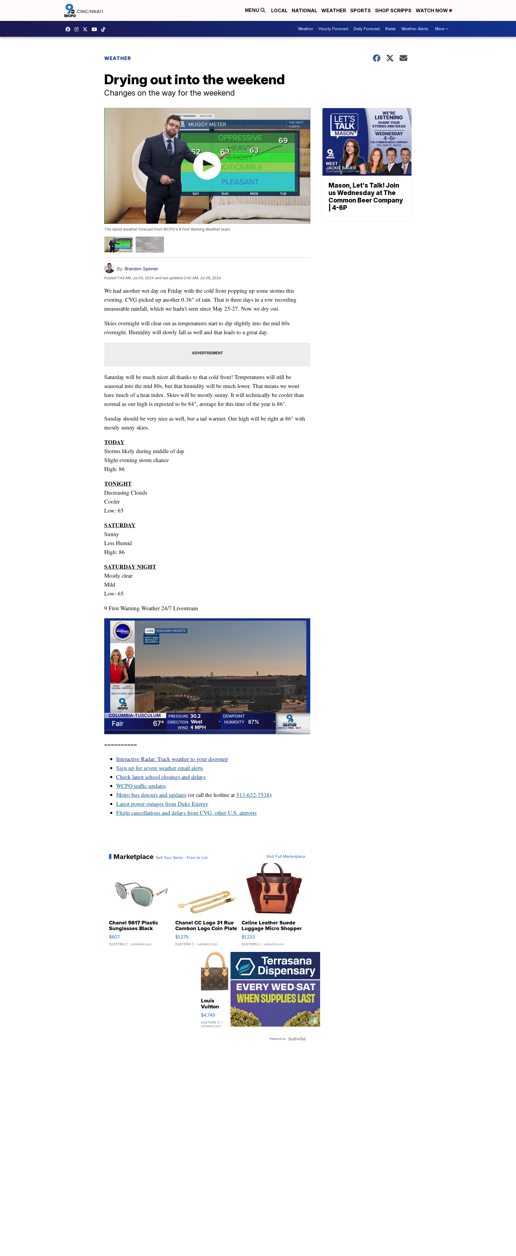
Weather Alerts (415, 29)
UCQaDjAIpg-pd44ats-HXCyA (96, 29)
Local (279, 10)
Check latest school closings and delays (160, 776)
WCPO (124, 785)
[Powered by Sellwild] (296, 1039)
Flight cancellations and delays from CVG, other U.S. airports (186, 812)
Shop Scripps (393, 10)
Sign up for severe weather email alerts (159, 768)
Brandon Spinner (141, 269)
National (304, 10)
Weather (333, 10)
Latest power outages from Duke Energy (162, 803)
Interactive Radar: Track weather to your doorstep (172, 759)
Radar (390, 29)
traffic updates (149, 785)
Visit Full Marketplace (285, 857)
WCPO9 (69, 29)
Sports (360, 10)
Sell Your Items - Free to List (182, 858)
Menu (252, 10)
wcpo (86, 29)
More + (441, 29)
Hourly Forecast (333, 29)
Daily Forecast (367, 29)
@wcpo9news (104, 29)
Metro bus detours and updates (151, 794)
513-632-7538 (253, 794)
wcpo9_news (78, 29)
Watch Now (432, 10)
